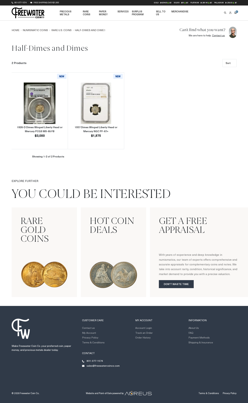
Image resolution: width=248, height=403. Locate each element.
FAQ (190, 332)
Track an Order (144, 332)
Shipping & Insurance (200, 342)
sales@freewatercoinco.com (103, 365)
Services (123, 11)
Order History (143, 337)
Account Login (143, 328)
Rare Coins (86, 13)
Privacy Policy (90, 337)
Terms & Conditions (93, 342)
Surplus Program (138, 13)
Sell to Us (160, 13)
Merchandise (179, 11)
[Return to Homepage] (28, 12)
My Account (89, 332)
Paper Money (103, 13)
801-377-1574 (21, 2)
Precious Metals (65, 13)
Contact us (218, 35)
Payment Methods (199, 337)
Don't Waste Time (176, 284)
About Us (193, 328)
